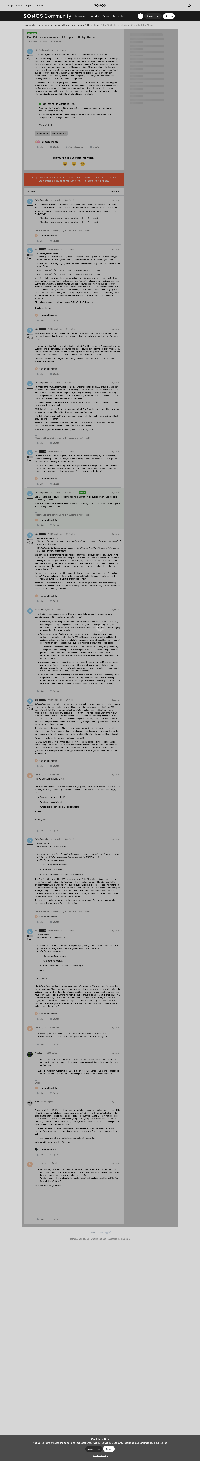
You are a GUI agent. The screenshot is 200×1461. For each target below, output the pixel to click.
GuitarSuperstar (42, 200)
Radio (40, 5)
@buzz (97, 1062)
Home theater (93, 24)
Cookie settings (98, 1238)
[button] (153, 16)
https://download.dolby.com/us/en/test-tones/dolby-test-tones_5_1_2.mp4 (66, 222)
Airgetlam (39, 1053)
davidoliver (39, 609)
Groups (106, 16)
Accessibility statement (119, 1238)
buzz (37, 1101)
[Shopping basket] (189, 5)
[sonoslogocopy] (100, 5)
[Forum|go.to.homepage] (47, 16)
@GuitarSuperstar (42, 704)
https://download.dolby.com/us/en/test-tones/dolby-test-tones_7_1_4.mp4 (66, 218)
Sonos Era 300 (59, 133)
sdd (36, 50)
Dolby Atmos (42, 133)
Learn (19, 5)
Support (29, 5)
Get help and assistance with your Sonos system (61, 24)
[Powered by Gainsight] (100, 1233)
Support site (118, 16)
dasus (37, 774)
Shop (10, 5)
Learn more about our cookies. (152, 1442)
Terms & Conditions (79, 1238)
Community (29, 24)
